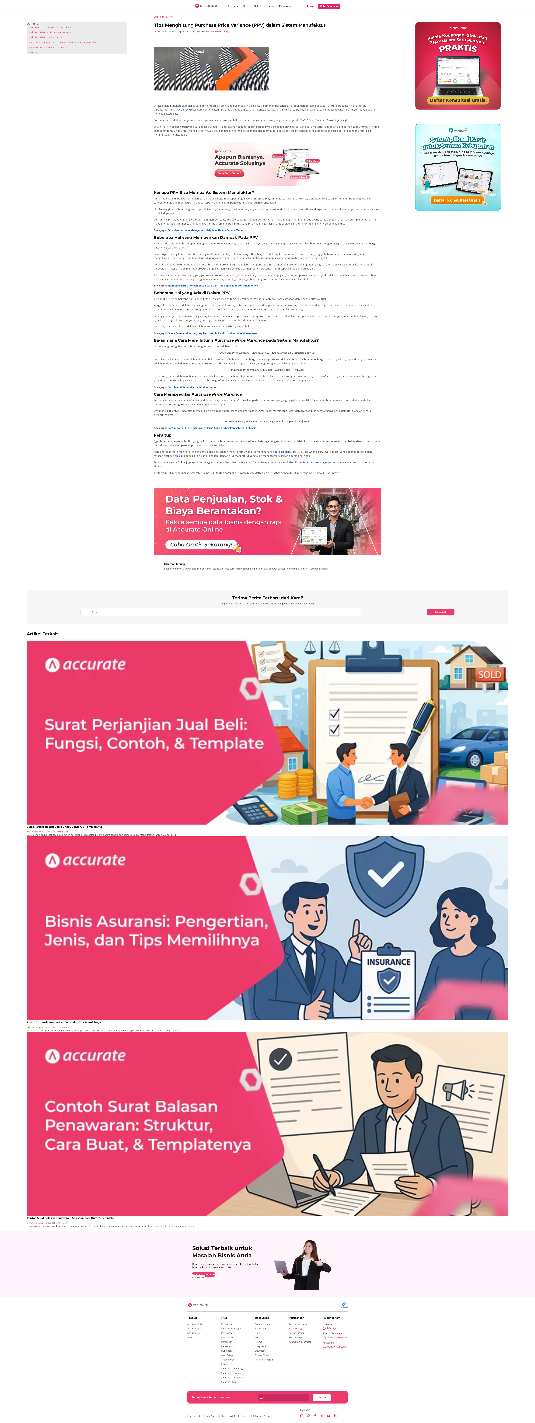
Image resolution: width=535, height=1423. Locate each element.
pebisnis (174, 455)
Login (310, 6)
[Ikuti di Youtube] (328, 1415)
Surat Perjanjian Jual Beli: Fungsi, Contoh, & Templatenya (65, 826)
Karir (295, 1328)
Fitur (246, 6)
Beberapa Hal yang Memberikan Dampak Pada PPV (52, 32)
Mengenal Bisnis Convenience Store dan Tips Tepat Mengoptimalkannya (212, 285)
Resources (286, 6)
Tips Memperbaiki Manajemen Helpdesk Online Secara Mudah (205, 230)
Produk (233, 6)
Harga (270, 6)
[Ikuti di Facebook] (315, 1415)
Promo (258, 1341)
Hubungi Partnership (337, 1346)
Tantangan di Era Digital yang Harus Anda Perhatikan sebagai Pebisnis (211, 428)
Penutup (33, 52)
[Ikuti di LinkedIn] (335, 1415)
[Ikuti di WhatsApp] (308, 1415)
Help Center (261, 1328)
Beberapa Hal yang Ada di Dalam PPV (46, 37)
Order (181, 109)
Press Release (296, 1337)
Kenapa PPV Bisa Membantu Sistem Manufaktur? (51, 27)
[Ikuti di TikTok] (322, 1415)
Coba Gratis (198, 1277)
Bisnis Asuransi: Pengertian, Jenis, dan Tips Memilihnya (64, 1022)
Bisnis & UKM (166, 16)
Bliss (189, 1337)
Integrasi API (261, 1346)
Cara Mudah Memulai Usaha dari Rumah (192, 387)
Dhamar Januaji (220, 31)
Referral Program (264, 1359)
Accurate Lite (194, 1328)
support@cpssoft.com (337, 1337)
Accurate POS (194, 1332)
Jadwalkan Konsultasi (203, 1274)
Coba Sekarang (329, 6)
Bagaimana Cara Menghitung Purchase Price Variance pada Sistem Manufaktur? (64, 42)
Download (260, 1350)
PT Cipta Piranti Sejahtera (214, 1416)
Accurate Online (195, 1324)
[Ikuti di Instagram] (302, 1415)
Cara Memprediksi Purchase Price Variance (48, 47)
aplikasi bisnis (283, 451)
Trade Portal (227, 1359)
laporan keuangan (316, 462)
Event (258, 1337)
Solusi (258, 6)
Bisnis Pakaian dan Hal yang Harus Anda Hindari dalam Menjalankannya (212, 333)
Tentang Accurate (298, 1324)
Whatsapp (332, 1328)
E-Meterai (226, 1364)
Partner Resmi (296, 1332)
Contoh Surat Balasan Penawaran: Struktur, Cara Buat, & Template (70, 1218)
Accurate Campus (264, 1324)
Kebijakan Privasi (261, 1416)
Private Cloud (262, 1355)
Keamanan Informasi (300, 1341)
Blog (156, 16)
